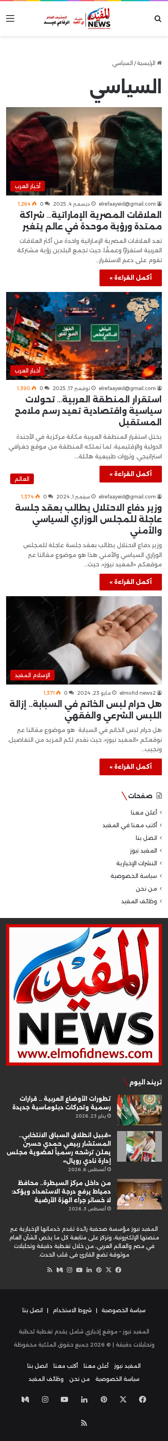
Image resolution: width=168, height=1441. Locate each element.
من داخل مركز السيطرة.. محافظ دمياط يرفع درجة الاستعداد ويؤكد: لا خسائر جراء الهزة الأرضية (61, 1191)
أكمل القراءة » (131, 277)
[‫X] (108, 1270)
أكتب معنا (65, 1365)
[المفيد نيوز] (84, 18)
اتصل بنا (146, 838)
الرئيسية (147, 63)
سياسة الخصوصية (134, 876)
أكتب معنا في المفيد (129, 825)
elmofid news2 (137, 693)
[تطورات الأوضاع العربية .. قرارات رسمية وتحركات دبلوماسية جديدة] (139, 1110)
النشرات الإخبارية (136, 863)
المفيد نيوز (143, 850)
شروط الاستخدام (72, 1310)
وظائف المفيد (139, 901)
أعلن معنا (144, 812)
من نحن (146, 888)
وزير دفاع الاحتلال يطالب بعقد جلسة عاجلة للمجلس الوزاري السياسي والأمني (88, 519)
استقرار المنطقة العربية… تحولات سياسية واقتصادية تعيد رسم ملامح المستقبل (88, 411)
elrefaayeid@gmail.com (127, 204)
